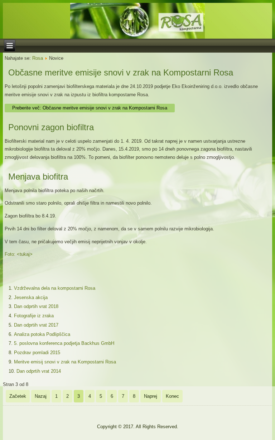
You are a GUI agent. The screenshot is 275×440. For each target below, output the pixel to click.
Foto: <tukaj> (19, 254)
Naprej (150, 396)
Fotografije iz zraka (34, 315)
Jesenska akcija (31, 297)
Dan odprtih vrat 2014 (38, 371)
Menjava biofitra (38, 176)
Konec (172, 396)
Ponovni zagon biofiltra (51, 127)
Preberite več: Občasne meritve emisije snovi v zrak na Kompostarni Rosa (89, 108)
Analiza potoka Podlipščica (42, 334)
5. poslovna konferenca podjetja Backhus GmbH (64, 343)
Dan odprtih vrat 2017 (36, 325)
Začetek (17, 396)
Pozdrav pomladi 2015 (37, 352)
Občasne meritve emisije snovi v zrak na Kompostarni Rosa (120, 72)
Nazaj (41, 396)
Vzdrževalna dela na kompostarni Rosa (54, 288)
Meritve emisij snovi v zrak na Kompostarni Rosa (65, 362)
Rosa (37, 58)
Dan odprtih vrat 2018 (36, 306)
